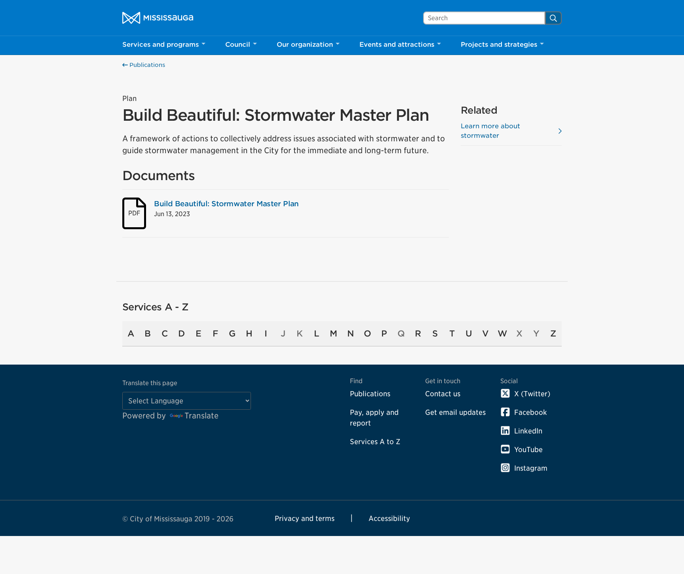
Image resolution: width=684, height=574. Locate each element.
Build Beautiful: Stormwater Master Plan (226, 204)
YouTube (528, 449)
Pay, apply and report (374, 417)
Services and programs (160, 44)
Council (237, 44)
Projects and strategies (499, 44)
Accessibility (389, 518)
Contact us (442, 394)
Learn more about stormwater (490, 130)
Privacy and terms (304, 518)
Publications (146, 65)
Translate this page (149, 383)
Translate (201, 415)
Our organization (305, 44)
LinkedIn (528, 431)
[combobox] (484, 18)
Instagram (530, 468)
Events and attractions (396, 44)
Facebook (530, 412)
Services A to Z (375, 441)
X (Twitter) (532, 394)
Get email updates (455, 412)
